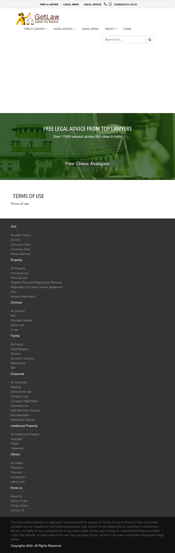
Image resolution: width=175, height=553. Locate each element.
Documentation (20, 415)
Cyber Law (17, 325)
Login (127, 29)
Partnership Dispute (23, 420)
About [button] (110, 29)
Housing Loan (19, 278)
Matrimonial (18, 363)
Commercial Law (21, 391)
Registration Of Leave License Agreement (36, 287)
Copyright (16, 439)
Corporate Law (19, 406)
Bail (13, 315)
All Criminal (18, 311)
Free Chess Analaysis (87, 163)
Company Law (19, 396)
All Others (17, 463)
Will (13, 368)
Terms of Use (19, 501)
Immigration (18, 477)
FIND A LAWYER (49, 4)
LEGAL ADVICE (92, 4)
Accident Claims (21, 235)
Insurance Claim (21, 249)
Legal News (90, 29)
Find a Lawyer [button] (34, 29)
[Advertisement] (87, 79)
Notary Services (21, 254)
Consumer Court (21, 244)
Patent (15, 443)
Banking (16, 387)
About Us (16, 496)
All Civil (15, 240)
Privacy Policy (20, 505)
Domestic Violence (22, 358)
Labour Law (18, 482)
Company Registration (24, 401)
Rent (13, 292)
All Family (17, 344)
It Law (14, 329)
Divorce (15, 354)
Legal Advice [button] (63, 29)
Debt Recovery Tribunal (25, 410)
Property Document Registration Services (36, 282)
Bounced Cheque (21, 320)
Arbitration (17, 467)
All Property (18, 268)
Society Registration (23, 296)
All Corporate (19, 382)
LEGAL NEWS (71, 4)
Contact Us (18, 510)
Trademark (17, 448)
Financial (16, 472)
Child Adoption (20, 349)
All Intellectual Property (25, 434)
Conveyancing (19, 273)
